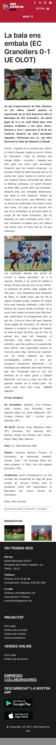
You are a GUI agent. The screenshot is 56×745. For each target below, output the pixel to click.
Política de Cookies (15, 633)
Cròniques (42, 509)
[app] (18, 712)
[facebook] (35, 3)
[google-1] (18, 700)
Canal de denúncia (14, 637)
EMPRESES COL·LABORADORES (20, 677)
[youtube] (50, 3)
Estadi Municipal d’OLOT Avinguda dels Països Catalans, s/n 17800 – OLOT (23, 564)
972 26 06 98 (22, 578)
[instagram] (45, 3)
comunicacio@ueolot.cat (18, 600)
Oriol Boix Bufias (15, 509)
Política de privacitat (15, 629)
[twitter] (40, 3)
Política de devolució (16, 658)
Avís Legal (10, 625)
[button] (6, 533)
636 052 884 (38, 582)
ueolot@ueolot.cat (25, 592)
